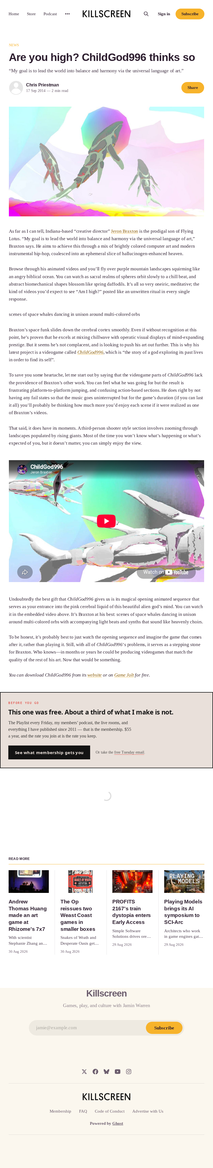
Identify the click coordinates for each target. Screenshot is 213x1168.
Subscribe (190, 14)
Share (192, 87)
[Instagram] (128, 1071)
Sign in (164, 14)
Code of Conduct (110, 1111)
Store (31, 14)
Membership (60, 1111)
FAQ (83, 1111)
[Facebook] (95, 1071)
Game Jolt (124, 675)
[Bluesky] (106, 1071)
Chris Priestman (42, 85)
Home (14, 14)
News (14, 45)
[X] (84, 1071)
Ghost (117, 1123)
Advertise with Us (147, 1111)
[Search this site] (146, 13)
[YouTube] (117, 1071)
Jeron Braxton (124, 231)
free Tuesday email (129, 752)
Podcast (50, 14)
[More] (67, 13)
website (94, 675)
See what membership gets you (49, 752)
